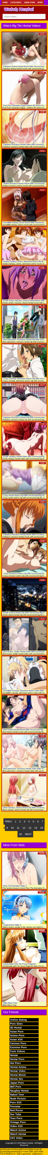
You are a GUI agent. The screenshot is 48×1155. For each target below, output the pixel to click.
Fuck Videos (17, 1051)
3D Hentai (16, 1027)
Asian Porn (16, 1031)
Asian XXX (16, 1039)
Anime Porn (29, 2)
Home (5, 2)
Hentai (14, 1055)
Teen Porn (16, 1118)
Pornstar (15, 1106)
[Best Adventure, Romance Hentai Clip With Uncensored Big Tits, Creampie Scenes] (24, 321)
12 (24, 827)
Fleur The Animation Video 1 (15, 886)
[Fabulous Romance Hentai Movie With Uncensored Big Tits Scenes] (24, 516)
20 (20, 834)
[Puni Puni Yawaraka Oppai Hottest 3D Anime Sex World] (24, 87)
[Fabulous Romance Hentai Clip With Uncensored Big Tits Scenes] (24, 400)
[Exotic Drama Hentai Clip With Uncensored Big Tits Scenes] (24, 595)
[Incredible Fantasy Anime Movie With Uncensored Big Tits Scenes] (24, 204)
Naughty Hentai (19, 1090)
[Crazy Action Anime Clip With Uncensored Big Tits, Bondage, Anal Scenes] (24, 477)
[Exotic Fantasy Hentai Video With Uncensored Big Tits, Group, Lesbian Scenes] (24, 438)
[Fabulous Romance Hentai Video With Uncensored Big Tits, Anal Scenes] (24, 126)
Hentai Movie (18, 1075)
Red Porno (16, 1110)
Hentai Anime (18, 1067)
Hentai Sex (16, 1078)
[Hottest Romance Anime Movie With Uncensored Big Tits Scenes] (24, 165)
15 (41, 827)
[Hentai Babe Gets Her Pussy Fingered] (24, 946)
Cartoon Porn (18, 1043)
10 (12, 827)
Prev (8, 821)
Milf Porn (15, 1086)
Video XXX (16, 1126)
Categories (15, 2)
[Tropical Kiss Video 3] (24, 907)
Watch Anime (18, 1130)
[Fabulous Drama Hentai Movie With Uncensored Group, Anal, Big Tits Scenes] (24, 48)
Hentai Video (17, 1071)
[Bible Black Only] (24, 985)
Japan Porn (17, 1082)
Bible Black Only (10, 1003)
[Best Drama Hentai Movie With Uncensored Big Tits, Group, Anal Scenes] (24, 712)
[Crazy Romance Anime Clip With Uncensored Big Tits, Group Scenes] (24, 555)
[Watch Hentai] (19, 10)
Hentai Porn (17, 1059)
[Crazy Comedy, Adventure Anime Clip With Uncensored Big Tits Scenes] (24, 361)
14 (35, 827)
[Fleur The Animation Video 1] (24, 868)
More (40, 2)
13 (29, 827)
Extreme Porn (18, 1047)
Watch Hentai (18, 1134)
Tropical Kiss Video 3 (12, 925)
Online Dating (18, 1019)
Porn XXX (16, 1102)
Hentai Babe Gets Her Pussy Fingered (19, 964)
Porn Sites (16, 1023)
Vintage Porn (18, 1122)
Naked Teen (17, 1094)
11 (18, 827)
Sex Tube (15, 1114)
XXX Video (16, 1138)
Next (28, 834)
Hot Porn (15, 1063)
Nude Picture (18, 1098)
